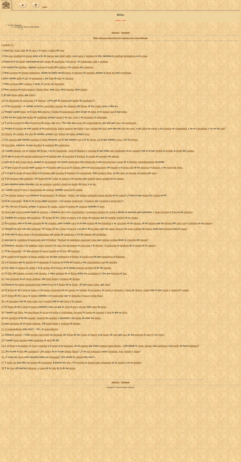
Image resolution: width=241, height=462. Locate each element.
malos (78, 318)
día (11, 50)
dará (34, 111)
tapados (69, 128)
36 (2, 245)
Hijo (64, 251)
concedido (49, 106)
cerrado (94, 128)
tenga (14, 95)
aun (112, 111)
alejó (49, 340)
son (47, 256)
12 (2, 111)
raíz (59, 78)
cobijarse (192, 223)
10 (2, 100)
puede (169, 167)
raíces (30, 162)
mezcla (119, 228)
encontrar (14, 301)
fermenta (168, 228)
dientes (76, 279)
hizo (12, 368)
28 (2, 201)
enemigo (47, 184)
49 (2, 318)
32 (2, 223)
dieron (39, 89)
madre (48, 351)
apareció (68, 189)
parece (65, 178)
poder (176, 345)
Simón (127, 351)
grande (90, 223)
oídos (20, 95)
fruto (45, 89)
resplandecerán (32, 284)
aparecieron (36, 189)
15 (2, 128)
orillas (52, 50)
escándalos (93, 273)
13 (12, 44)
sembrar (104, 61)
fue (94, 184)
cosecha (44, 212)
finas (99, 295)
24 (2, 178)
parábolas (59, 61)
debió (62, 56)
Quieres (90, 201)
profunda (126, 72)
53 (2, 340)
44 (2, 290)
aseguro (13, 139)
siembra (35, 251)
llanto (55, 279)
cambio (20, 134)
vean (118, 122)
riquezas (145, 167)
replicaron (77, 201)
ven (70, 117)
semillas (23, 67)
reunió (29, 56)
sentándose (67, 312)
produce (102, 173)
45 (2, 295)
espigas (50, 189)
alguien (17, 150)
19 (2, 150)
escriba (34, 334)
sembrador (86, 61)
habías (83, 195)
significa (37, 145)
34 (2, 234)
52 (2, 334)
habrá (48, 279)
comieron (88, 67)
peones (12, 195)
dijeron (41, 100)
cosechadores (78, 212)
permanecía (130, 56)
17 (2, 139)
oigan (79, 122)
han (87, 128)
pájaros (75, 67)
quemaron (37, 78)
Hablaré (62, 240)
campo (119, 178)
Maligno (81, 150)
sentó (44, 50)
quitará (106, 111)
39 (2, 262)
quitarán (60, 273)
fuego (59, 267)
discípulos (14, 100)
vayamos (103, 201)
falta (51, 78)
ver (59, 139)
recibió (159, 150)
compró (78, 301)
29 (2, 206)
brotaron (78, 72)
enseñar (43, 345)
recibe (17, 156)
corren (61, 206)
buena (30, 89)
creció (16, 189)
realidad (12, 223)
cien (57, 89)
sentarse (90, 56)
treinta (83, 89)
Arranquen (91, 212)
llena (20, 312)
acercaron (28, 100)
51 (2, 329)
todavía (46, 111)
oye (23, 150)
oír (98, 139)
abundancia (68, 111)
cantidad (137, 228)
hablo (19, 117)
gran (10, 56)
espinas (28, 83)
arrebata (92, 150)
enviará (29, 273)
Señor (71, 195)
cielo (178, 223)
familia (137, 362)
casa (34, 50)
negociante (58, 295)
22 (2, 167)
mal (124, 273)
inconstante (50, 162)
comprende (61, 150)
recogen (78, 312)
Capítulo (5, 44)
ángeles (113, 262)
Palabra (32, 150)
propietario (47, 195)
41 (2, 273)
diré (63, 212)
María (75, 351)
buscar (86, 295)
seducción (128, 167)
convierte (121, 223)
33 (2, 228)
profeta (80, 362)
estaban (106, 240)
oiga (31, 95)
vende (146, 290)
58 (2, 368)
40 (2, 267)
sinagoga (68, 345)
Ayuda (44, 7)
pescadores (33, 312)
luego (158, 212)
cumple (17, 122)
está (15, 312)
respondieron (51, 329)
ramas (208, 223)
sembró (91, 178)
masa (183, 228)
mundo (114, 167)
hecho (38, 201)
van (184, 223)
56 (2, 357)
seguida (90, 72)
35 (2, 240)
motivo (34, 362)
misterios (72, 106)
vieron (93, 139)
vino (37, 184)
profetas (35, 139)
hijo (21, 351)
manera (50, 56)
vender (47, 301)
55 (2, 351)
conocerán (130, 122)
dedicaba (76, 295)
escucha (65, 167)
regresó (48, 245)
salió (23, 50)
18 (2, 145)
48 (2, 312)
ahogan (156, 167)
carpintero (33, 351)
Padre (75, 284)
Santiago (112, 351)
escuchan (88, 117)
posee (165, 290)
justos (45, 139)
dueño (24, 206)
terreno (25, 72)
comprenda (181, 128)
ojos (104, 128)
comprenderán (93, 122)
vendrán (41, 318)
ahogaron (59, 83)
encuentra (96, 290)
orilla (55, 312)
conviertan (201, 128)
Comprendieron (14, 329)
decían (148, 345)
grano (85, 217)
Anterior (115, 32)
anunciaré (85, 240)
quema (46, 267)
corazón (19, 128)
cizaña (64, 184)
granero (188, 212)
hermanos (96, 351)
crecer (47, 83)
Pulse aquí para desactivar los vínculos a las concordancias (120, 38)
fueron (20, 195)
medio (47, 61)
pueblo (35, 128)
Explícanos (111, 245)
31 (2, 217)
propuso (14, 178)
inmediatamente (146, 162)
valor (34, 301)
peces (103, 306)
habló (22, 61)
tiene (23, 111)
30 (2, 212)
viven (21, 357)
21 (2, 162)
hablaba (88, 234)
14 (2, 122)
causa (120, 162)
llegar (12, 345)
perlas (93, 295)
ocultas (113, 240)
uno (154, 173)
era (113, 72)
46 (2, 301)
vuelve (108, 290)
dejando (19, 245)
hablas (64, 100)
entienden (102, 117)
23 (2, 173)
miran (59, 117)
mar (62, 50)
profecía (36, 122)
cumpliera (22, 240)
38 (2, 256)
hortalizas (106, 223)
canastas (100, 312)
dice (58, 122)
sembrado (120, 150)
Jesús (17, 50)
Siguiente (125, 32)
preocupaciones (98, 167)
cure (222, 128)
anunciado (35, 240)
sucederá (88, 267)
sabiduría (162, 345)
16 (2, 134)
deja (18, 162)
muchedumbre (41, 234)
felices (62, 134)
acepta (92, 156)
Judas (137, 351)
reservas (139, 334)
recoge (82, 306)
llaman (68, 351)
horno (29, 279)
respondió (16, 106)
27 (2, 195)
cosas (94, 240)
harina (149, 228)
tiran (109, 312)
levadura (95, 228)
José (121, 351)
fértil (34, 173)
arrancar (43, 206)
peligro (71, 206)
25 (2, 184)
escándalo (46, 362)
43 (2, 284)
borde (51, 67)
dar (175, 167)
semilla (169, 150)
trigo (84, 184)
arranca (21, 267)
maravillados (114, 345)
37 (2, 251)
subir (68, 56)
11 (2, 106)
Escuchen (10, 145)
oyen (75, 117)
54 (2, 345)
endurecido (51, 128)
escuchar (69, 156)
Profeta (52, 240)
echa (67, 306)
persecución (108, 162)
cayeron (41, 67)
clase (94, 306)
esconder (118, 290)
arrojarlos (14, 323)
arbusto (137, 223)
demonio (43, 262)
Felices (8, 134)
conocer (59, 106)
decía (73, 61)
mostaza (95, 217)
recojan (165, 212)
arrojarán (14, 279)
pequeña (36, 223)
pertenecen (63, 256)
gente (55, 345)
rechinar (64, 279)
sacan (45, 312)
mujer (112, 228)
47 (2, 306)
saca (125, 334)
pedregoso (34, 72)
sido (112, 150)
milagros (193, 345)
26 (2, 189)
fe (61, 368)
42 (2, 279)
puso (34, 345)
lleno (128, 290)
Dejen (8, 212)
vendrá (78, 357)
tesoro (47, 290)
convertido (43, 334)
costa (144, 56)
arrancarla (116, 201)
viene (71, 150)
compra (175, 290)
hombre (53, 156)
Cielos (98, 106)
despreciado (94, 362)
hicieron (115, 273)
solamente (106, 362)
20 (2, 156)
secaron (69, 78)
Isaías (47, 122)
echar (23, 162)
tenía (66, 301)
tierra (68, 72)
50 (2, 323)
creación (131, 240)
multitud (18, 56)
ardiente (36, 279)
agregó (18, 334)
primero (102, 212)
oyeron (134, 139)
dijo (16, 206)
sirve (124, 312)
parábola (49, 145)
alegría (115, 156)
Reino (84, 106)
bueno (88, 312)
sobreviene (73, 162)
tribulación (89, 162)
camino (62, 67)
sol (26, 78)
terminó (23, 340)
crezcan (20, 212)
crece (74, 223)
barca (80, 56)
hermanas (54, 357)
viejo (160, 334)
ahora (145, 195)
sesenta (70, 89)
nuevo (149, 334)
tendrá (55, 111)
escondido (55, 290)
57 (2, 362)
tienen (61, 128)
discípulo (57, 334)
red (55, 306)
